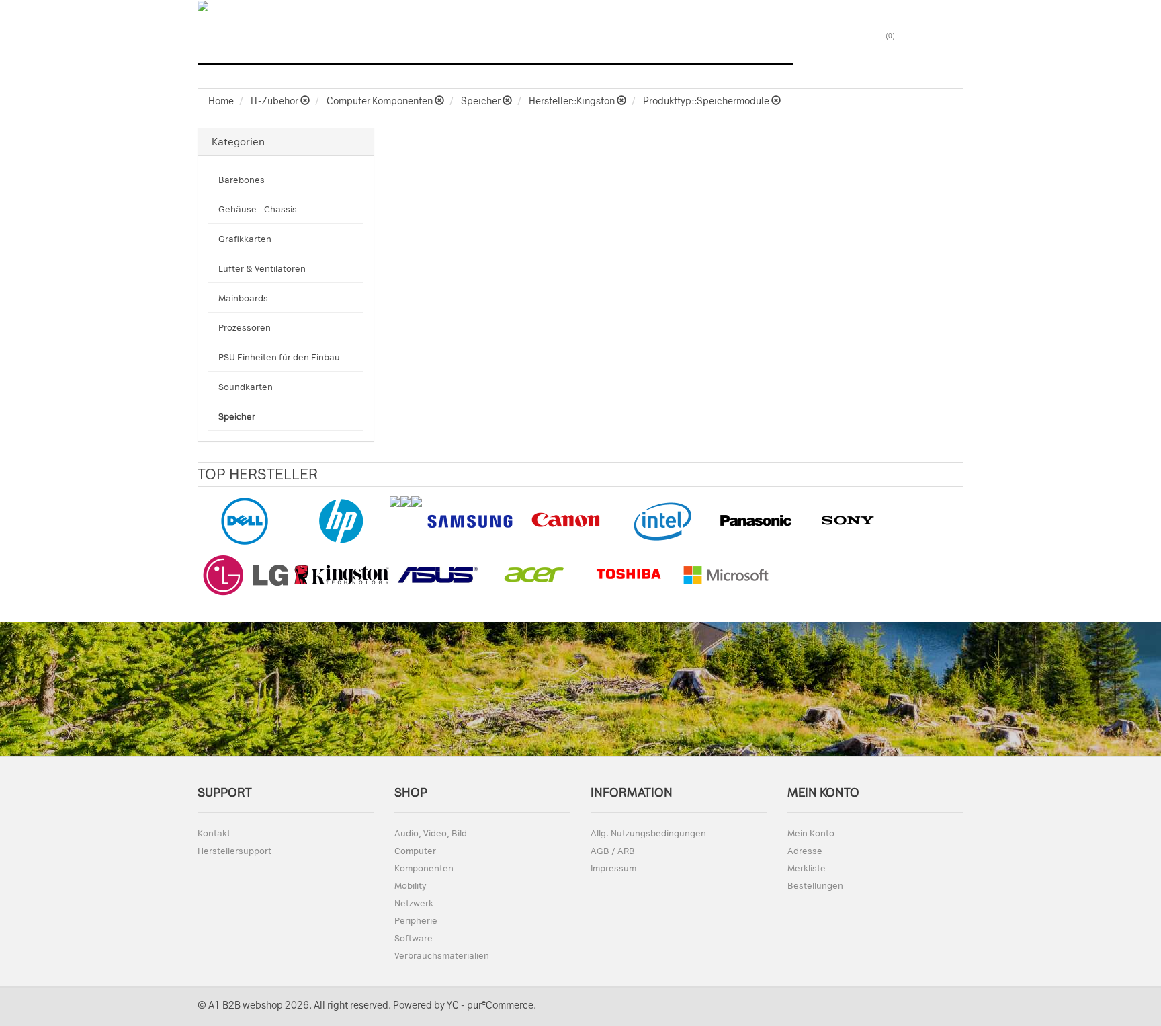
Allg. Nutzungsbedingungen (648, 833)
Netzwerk (693, 48)
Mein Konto (810, 833)
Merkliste (806, 868)
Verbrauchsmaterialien (441, 956)
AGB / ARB (613, 851)
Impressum (613, 868)
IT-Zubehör (529, 48)
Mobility (410, 886)
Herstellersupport (234, 851)
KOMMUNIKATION (612, 48)
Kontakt (214, 833)
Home (221, 101)
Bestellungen (815, 886)
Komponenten (424, 868)
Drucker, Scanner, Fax (430, 48)
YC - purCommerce (490, 1005)
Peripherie (415, 921)
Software (759, 48)
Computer (333, 48)
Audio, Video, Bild (248, 48)
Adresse (804, 851)
